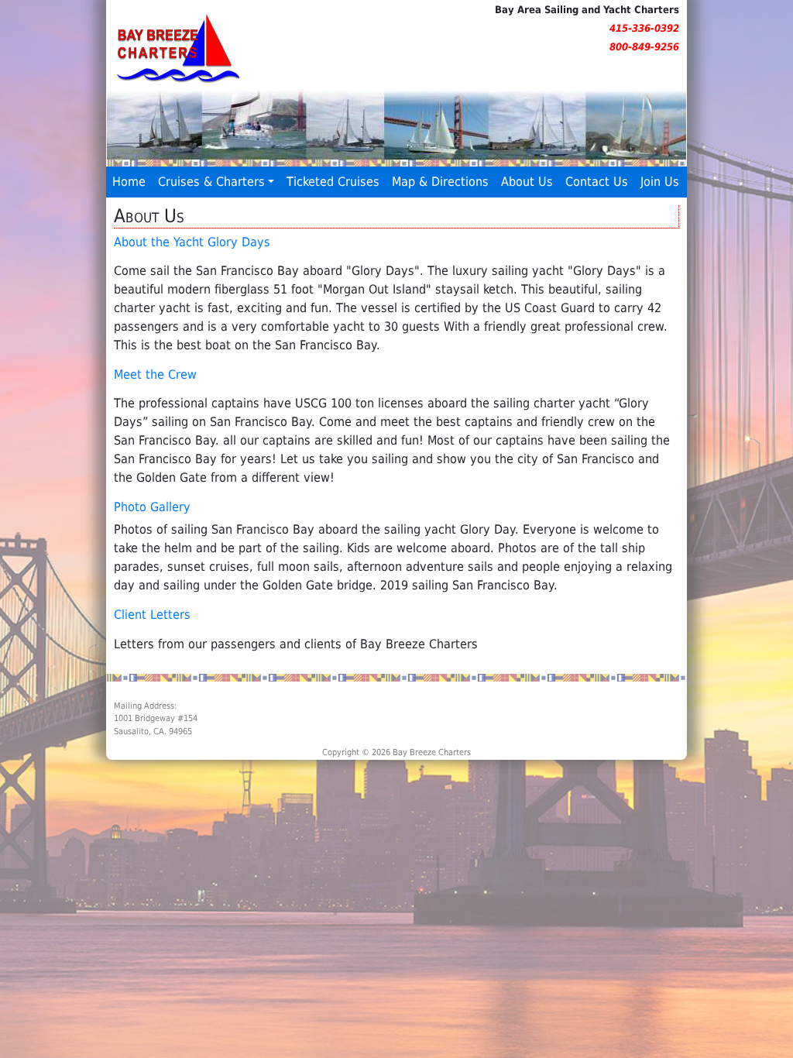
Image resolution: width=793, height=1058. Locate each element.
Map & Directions (440, 181)
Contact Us (596, 181)
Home (129, 181)
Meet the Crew (155, 374)
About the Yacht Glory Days (192, 242)
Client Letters (152, 614)
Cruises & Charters (211, 181)
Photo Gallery (152, 507)
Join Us (659, 181)
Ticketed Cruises (333, 181)
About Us (527, 181)
